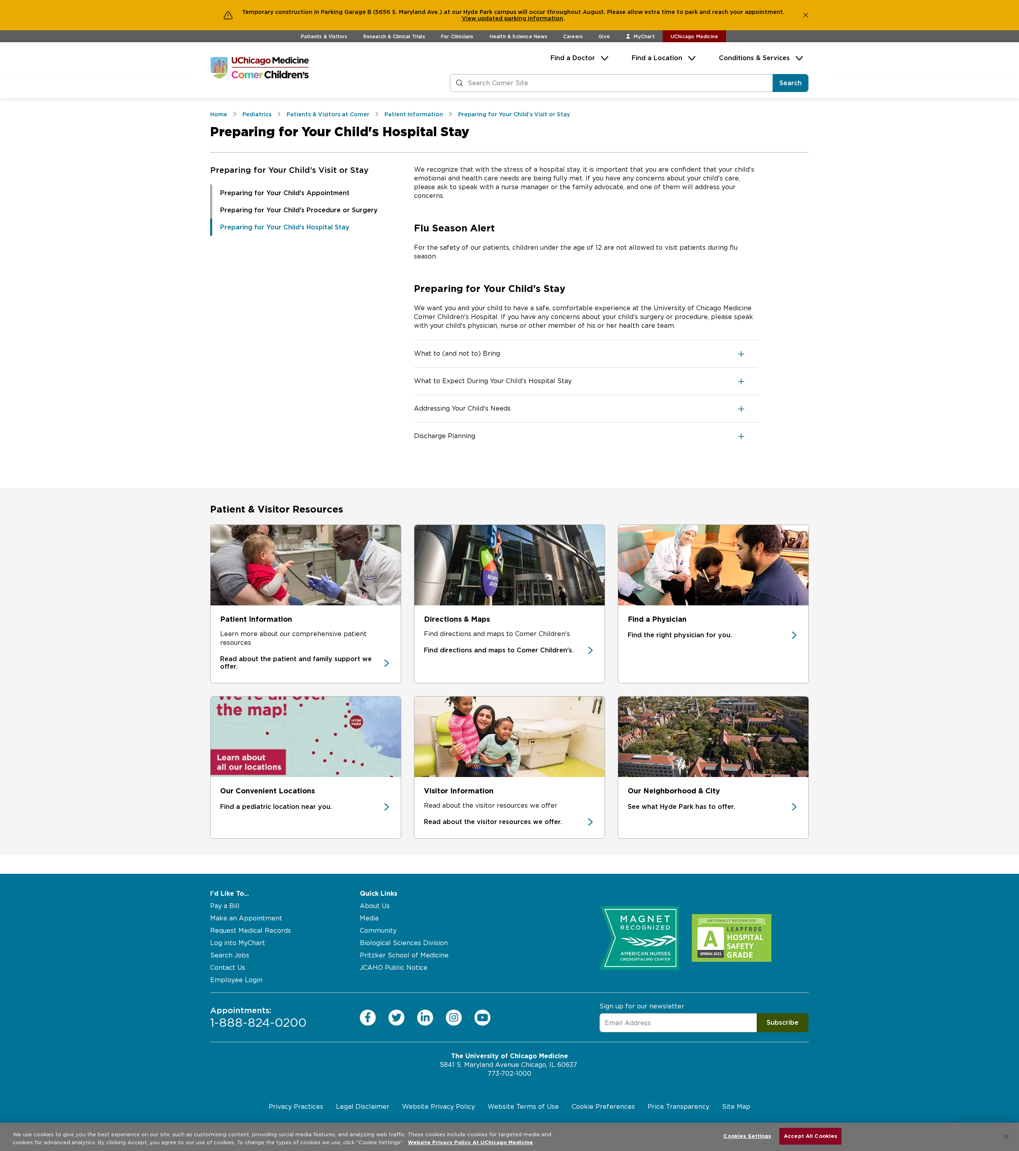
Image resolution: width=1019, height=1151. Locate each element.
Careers (573, 36)
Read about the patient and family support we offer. (296, 662)
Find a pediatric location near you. (276, 806)
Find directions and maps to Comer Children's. (499, 650)
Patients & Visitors (324, 36)
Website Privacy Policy (438, 1106)
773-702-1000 (509, 1073)
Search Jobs (229, 955)
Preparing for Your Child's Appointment (284, 193)
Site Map (736, 1106)
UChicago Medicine (694, 36)
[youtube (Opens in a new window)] (482, 1018)
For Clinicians (457, 36)
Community (378, 930)
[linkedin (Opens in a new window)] (425, 1018)
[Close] (1006, 1136)
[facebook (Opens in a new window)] (368, 1018)
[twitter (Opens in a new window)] (396, 1018)
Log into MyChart (237, 943)
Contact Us (227, 967)
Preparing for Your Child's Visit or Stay (289, 170)
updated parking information (520, 18)
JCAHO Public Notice (394, 967)
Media (369, 918)
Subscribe (782, 1022)
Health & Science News (518, 36)
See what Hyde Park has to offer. (681, 806)
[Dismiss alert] (805, 15)
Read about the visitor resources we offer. (493, 822)
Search (790, 83)
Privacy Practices (296, 1106)
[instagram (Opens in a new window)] (454, 1018)
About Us (375, 906)
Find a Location (657, 58)
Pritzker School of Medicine (404, 955)
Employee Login (236, 980)
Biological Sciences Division (404, 943)
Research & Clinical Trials (394, 36)
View (470, 18)
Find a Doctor (572, 58)
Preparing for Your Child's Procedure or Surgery (299, 210)
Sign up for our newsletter (641, 1006)
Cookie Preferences (603, 1106)
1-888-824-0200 (258, 1018)
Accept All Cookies (810, 1136)
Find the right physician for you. (680, 635)
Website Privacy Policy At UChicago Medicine (470, 1142)
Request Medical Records (250, 930)
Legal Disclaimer (362, 1106)
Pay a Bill (225, 906)
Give (604, 36)
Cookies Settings (747, 1136)
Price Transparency (678, 1106)
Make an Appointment (246, 918)
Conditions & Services (754, 58)
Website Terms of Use (523, 1106)
